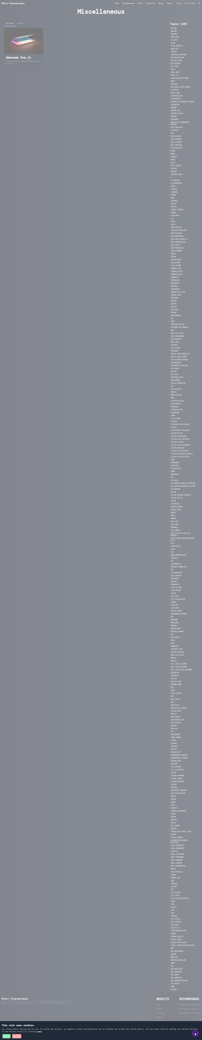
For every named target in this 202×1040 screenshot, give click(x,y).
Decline (16, 1036)
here (39, 1031)
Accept (6, 1036)
